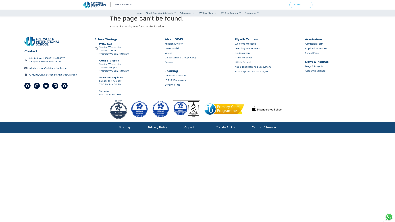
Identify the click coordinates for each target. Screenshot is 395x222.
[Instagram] (37, 86)
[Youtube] (46, 86)
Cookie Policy (225, 127)
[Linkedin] (55, 86)
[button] (161, 13)
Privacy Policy (158, 127)
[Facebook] (27, 86)
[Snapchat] (64, 86)
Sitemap (125, 127)
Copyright (191, 127)
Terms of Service (264, 127)
